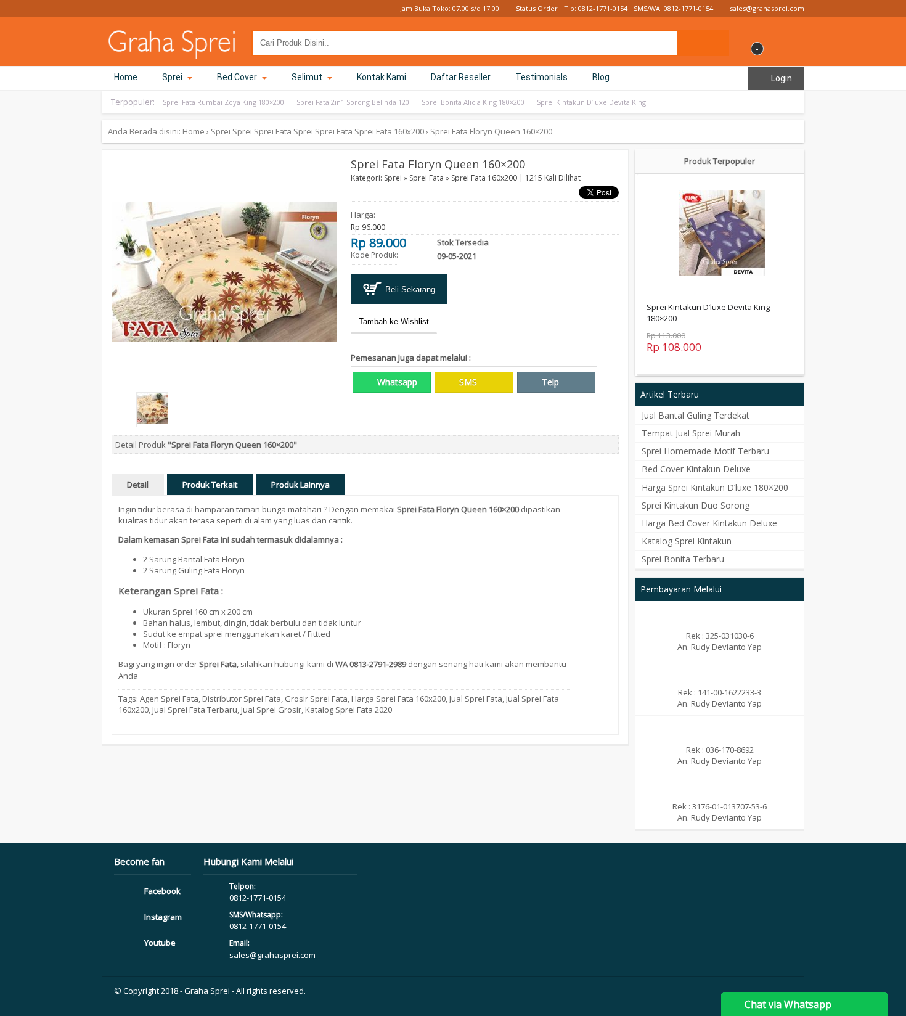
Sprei (173, 77)
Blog (601, 77)
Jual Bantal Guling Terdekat (695, 415)
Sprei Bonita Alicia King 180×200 (473, 102)
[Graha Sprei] (172, 53)
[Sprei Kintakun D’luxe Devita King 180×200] (721, 234)
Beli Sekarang (409, 289)
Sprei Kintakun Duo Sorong (695, 505)
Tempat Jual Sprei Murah (691, 433)
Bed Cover (238, 77)
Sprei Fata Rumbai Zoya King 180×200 (223, 102)
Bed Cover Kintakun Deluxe (696, 469)
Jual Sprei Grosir (271, 709)
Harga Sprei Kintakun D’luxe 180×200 (715, 487)
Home (125, 77)
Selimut (308, 77)
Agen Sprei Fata (169, 698)
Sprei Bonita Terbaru (683, 559)
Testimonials (541, 77)
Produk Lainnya (300, 484)
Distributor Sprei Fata (241, 698)
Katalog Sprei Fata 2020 (348, 709)
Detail (138, 484)
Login (780, 78)
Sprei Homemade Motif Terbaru (705, 451)
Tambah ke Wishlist (394, 321)
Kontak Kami (381, 77)
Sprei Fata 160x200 (389, 131)
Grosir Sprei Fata (316, 698)
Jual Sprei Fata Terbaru (194, 709)
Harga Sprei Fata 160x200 (398, 698)
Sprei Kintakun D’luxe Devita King (591, 102)
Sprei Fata (273, 131)
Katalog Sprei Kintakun (687, 541)
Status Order (536, 8)
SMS (467, 382)
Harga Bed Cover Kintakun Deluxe (709, 523)
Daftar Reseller (461, 77)
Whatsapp (396, 382)
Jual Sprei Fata (475, 698)
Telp (549, 382)
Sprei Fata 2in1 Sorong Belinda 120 (352, 102)
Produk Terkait (209, 484)
